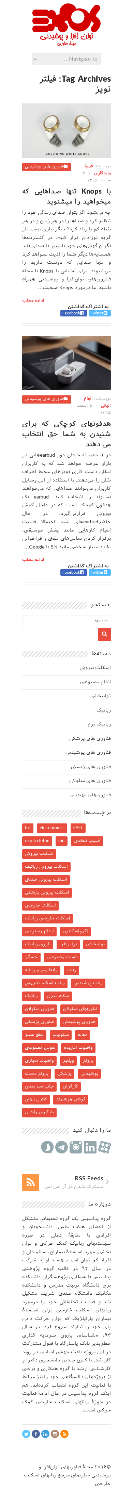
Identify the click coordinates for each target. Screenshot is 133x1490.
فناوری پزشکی (39, 1022)
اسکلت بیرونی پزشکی (47, 893)
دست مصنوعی (62, 957)
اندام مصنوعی (95, 682)
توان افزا (68, 944)
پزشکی (64, 1074)
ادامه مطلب (33, 301)
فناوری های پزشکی (90, 739)
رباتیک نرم (99, 724)
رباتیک (104, 710)
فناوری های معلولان (90, 781)
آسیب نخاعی (87, 841)
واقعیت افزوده (78, 1048)
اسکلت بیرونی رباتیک (46, 867)
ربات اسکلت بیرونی (45, 983)
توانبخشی (100, 696)
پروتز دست (36, 1074)
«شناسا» (88, 1335)
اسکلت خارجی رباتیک (47, 918)
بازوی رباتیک (37, 944)
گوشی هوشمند (71, 1099)
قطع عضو (34, 1035)
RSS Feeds (89, 1179)
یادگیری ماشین (39, 1112)
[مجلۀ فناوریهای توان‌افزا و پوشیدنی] (66, 44)
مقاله (82, 1035)
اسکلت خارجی (40, 905)
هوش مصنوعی (40, 1048)
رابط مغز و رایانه (41, 970)
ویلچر (68, 1061)
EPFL (78, 828)
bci (28, 828)
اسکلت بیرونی (95, 668)
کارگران (70, 1087)
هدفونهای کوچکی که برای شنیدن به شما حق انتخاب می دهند (66, 434)
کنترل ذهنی (36, 1099)
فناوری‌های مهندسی (90, 795)
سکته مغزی (58, 996)
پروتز (88, 1061)
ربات (71, 970)
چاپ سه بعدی (39, 1087)
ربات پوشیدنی (88, 983)
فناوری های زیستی (91, 767)
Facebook (71, 313)
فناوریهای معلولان (80, 1009)
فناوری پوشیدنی (79, 1022)
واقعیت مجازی (39, 1061)
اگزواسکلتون (75, 931)
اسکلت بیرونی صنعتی (46, 880)
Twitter (97, 313)
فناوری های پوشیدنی (44, 166)
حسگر (31, 957)
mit (61, 841)
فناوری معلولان (39, 1009)
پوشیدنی (89, 1074)
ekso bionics (52, 828)
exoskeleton (37, 841)
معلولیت (61, 1035)
